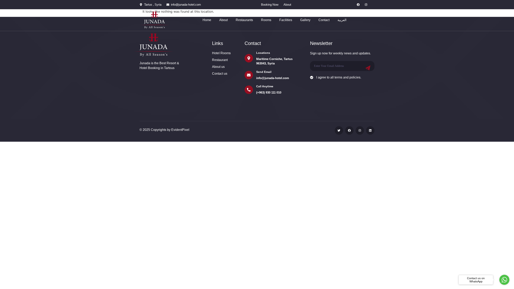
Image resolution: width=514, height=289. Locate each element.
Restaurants (244, 20)
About (223, 20)
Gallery (305, 20)
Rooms (266, 20)
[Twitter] (339, 130)
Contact (323, 20)
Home (207, 20)
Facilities (285, 20)
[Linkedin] (370, 130)
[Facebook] (358, 4)
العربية (342, 20)
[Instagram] (366, 4)
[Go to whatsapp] (504, 280)
